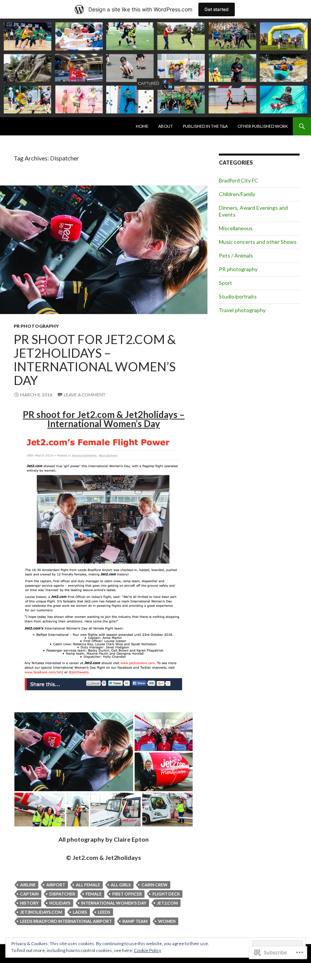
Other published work (262, 126)
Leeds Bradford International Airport (66, 921)
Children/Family (237, 194)
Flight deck (166, 893)
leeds (104, 912)
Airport (55, 884)
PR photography (36, 326)
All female (88, 884)
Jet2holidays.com (41, 912)
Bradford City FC (238, 180)
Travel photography (242, 310)
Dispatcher (62, 893)
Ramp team (135, 921)
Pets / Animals (236, 255)
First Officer (127, 893)
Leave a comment (84, 394)
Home (142, 126)
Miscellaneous (236, 228)
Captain (29, 893)
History (29, 902)
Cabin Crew (154, 884)
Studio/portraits (238, 296)
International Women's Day (113, 902)
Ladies (80, 912)
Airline (28, 884)
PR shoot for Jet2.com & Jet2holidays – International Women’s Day (95, 359)
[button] (74, 752)
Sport (225, 283)
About (165, 126)
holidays (60, 902)
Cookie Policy (147, 950)
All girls (121, 884)
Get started (216, 9)
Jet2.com (167, 902)
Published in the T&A (205, 126)
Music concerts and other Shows (258, 242)
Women (167, 921)
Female (94, 893)
